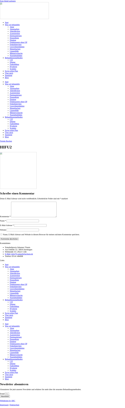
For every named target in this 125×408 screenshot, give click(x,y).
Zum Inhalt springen (8, 1)
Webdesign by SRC (7, 401)
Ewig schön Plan (11, 71)
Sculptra (13, 69)
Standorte (8, 75)
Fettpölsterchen (15, 45)
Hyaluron (13, 67)
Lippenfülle (14, 51)
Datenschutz (14, 405)
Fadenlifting (14, 64)
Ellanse (12, 62)
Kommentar (5, 216)
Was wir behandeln (12, 25)
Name (3, 221)
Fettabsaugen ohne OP (18, 42)
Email (2, 394)
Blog (7, 78)
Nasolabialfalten (16, 56)
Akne (12, 27)
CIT (11, 60)
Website (3, 230)
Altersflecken (15, 31)
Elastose (13, 40)
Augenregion (15, 33)
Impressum (4, 405)
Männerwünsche (16, 53)
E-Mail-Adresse (7, 225)
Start (6, 22)
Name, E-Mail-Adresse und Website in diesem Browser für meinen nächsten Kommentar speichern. (41, 234)
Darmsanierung (16, 36)
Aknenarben (14, 29)
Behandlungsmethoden (14, 58)
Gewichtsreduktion (17, 47)
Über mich (9, 73)
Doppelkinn (14, 38)
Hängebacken (15, 49)
